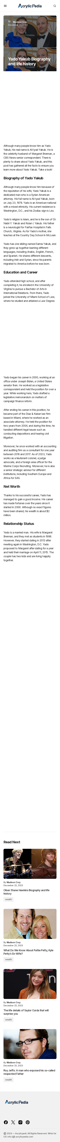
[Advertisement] (30, 109)
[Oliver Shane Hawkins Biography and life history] (30, 864)
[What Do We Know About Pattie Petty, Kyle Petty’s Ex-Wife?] (30, 924)
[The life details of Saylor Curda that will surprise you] (30, 984)
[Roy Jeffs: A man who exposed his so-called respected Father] (30, 1044)
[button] (5, 6)
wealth (8, 899)
